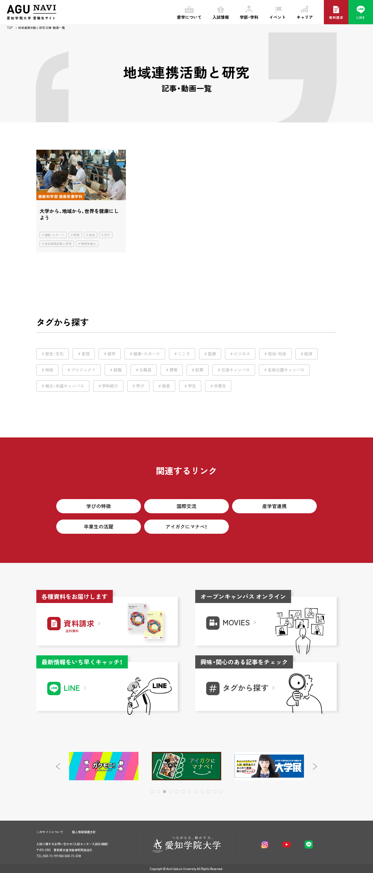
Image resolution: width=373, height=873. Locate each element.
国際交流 (186, 506)
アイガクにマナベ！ (186, 526)
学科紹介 (110, 386)
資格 (173, 370)
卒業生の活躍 (98, 526)
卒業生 (220, 386)
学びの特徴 (98, 506)
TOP (10, 27)
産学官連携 (274, 506)
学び (107, 235)
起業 (199, 370)
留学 (111, 354)
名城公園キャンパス (286, 370)
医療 (76, 235)
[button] (315, 766)
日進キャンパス (235, 370)
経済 (308, 354)
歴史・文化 (54, 354)
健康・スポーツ (54, 235)
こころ (184, 354)
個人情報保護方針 (84, 831)
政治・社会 (277, 354)
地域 (92, 235)
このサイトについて (49, 831)
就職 (117, 370)
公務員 (145, 370)
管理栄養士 (88, 243)
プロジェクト (83, 370)
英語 (85, 354)
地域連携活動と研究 (58, 243)
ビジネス (242, 354)
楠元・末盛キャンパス (64, 386)
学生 (192, 386)
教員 (166, 386)
